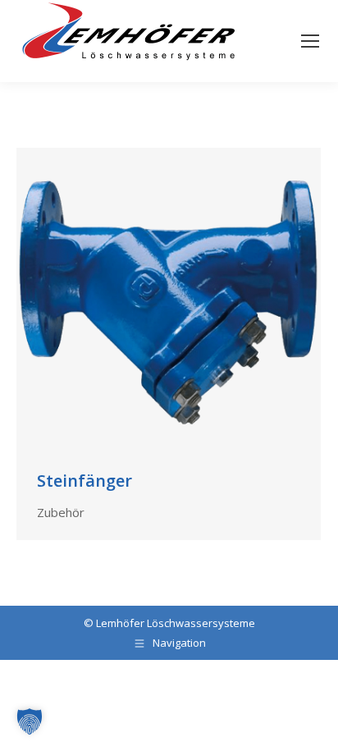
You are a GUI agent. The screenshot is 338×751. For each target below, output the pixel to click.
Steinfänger (84, 480)
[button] (29, 721)
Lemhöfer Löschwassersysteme (175, 623)
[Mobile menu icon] (310, 41)
